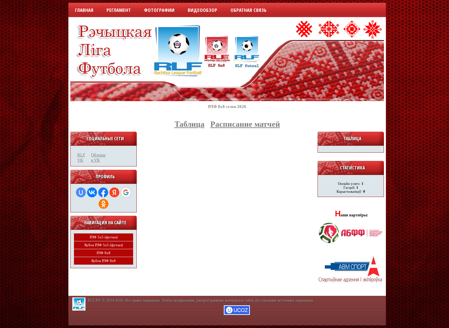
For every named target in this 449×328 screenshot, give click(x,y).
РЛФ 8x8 (103, 253)
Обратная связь (248, 10)
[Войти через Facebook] (103, 192)
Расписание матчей (245, 124)
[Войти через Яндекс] (114, 192)
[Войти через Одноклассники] (103, 204)
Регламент (118, 10)
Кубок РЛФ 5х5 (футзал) (103, 245)
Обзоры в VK (96, 157)
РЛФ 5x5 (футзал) (104, 237)
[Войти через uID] (81, 192)
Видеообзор (202, 10)
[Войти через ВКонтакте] (92, 192)
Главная (84, 10)
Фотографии (159, 10)
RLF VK (81, 157)
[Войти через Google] (126, 192)
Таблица (189, 124)
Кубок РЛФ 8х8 (103, 261)
